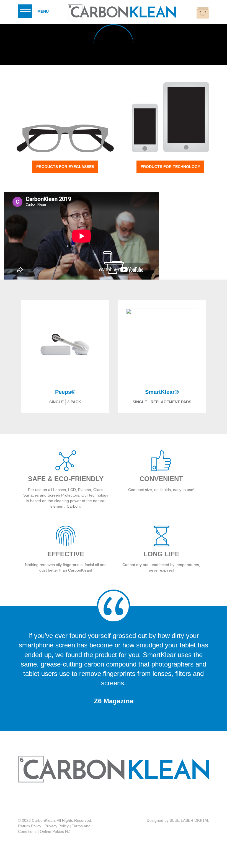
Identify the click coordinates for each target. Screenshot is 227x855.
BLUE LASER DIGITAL (189, 820)
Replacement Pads (171, 402)
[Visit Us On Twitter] (118, 800)
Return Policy (29, 826)
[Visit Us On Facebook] (107, 800)
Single (56, 402)
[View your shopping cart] (203, 13)
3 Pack (74, 402)
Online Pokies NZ (55, 831)
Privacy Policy (57, 826)
